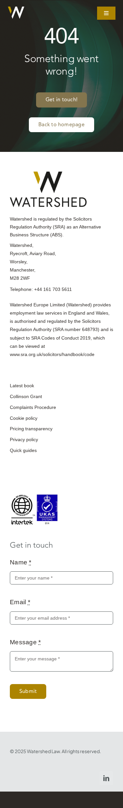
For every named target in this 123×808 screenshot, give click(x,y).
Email (20, 602)
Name (20, 562)
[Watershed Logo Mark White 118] (16, 9)
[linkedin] (106, 778)
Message (25, 642)
